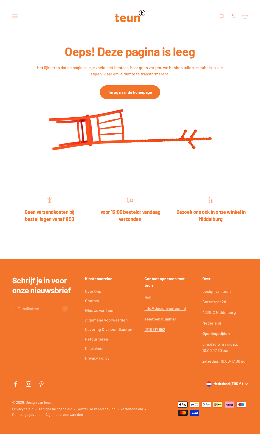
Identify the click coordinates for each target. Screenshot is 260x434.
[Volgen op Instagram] (28, 384)
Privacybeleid (23, 409)
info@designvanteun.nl (165, 308)
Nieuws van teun (100, 310)
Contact (92, 300)
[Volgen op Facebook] (15, 384)
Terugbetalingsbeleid (55, 409)
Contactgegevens (26, 414)
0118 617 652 (154, 329)
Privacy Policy (97, 358)
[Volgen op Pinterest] (41, 384)
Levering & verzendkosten (108, 329)
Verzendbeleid (132, 409)
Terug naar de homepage (130, 92)
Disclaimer (94, 348)
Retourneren (96, 338)
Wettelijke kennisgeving (96, 409)
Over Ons (93, 291)
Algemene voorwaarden (106, 319)
